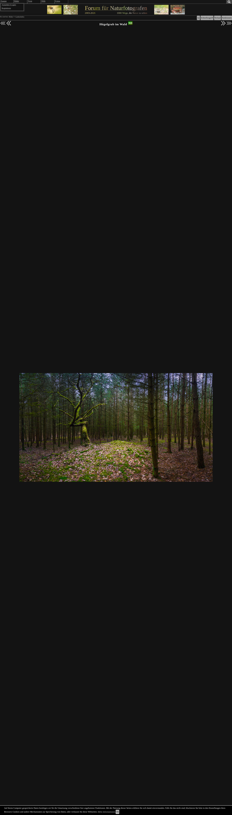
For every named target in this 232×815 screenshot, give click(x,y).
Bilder (11, 17)
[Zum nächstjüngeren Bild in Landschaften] (9, 23)
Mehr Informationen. (107, 812)
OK (117, 812)
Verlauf (217, 18)
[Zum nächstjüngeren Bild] (3, 23)
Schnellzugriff (207, 18)
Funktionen (227, 18)
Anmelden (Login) (9, 5)
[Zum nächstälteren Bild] (229, 23)
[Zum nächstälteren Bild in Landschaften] (223, 23)
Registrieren (6, 8)
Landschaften (19, 17)
